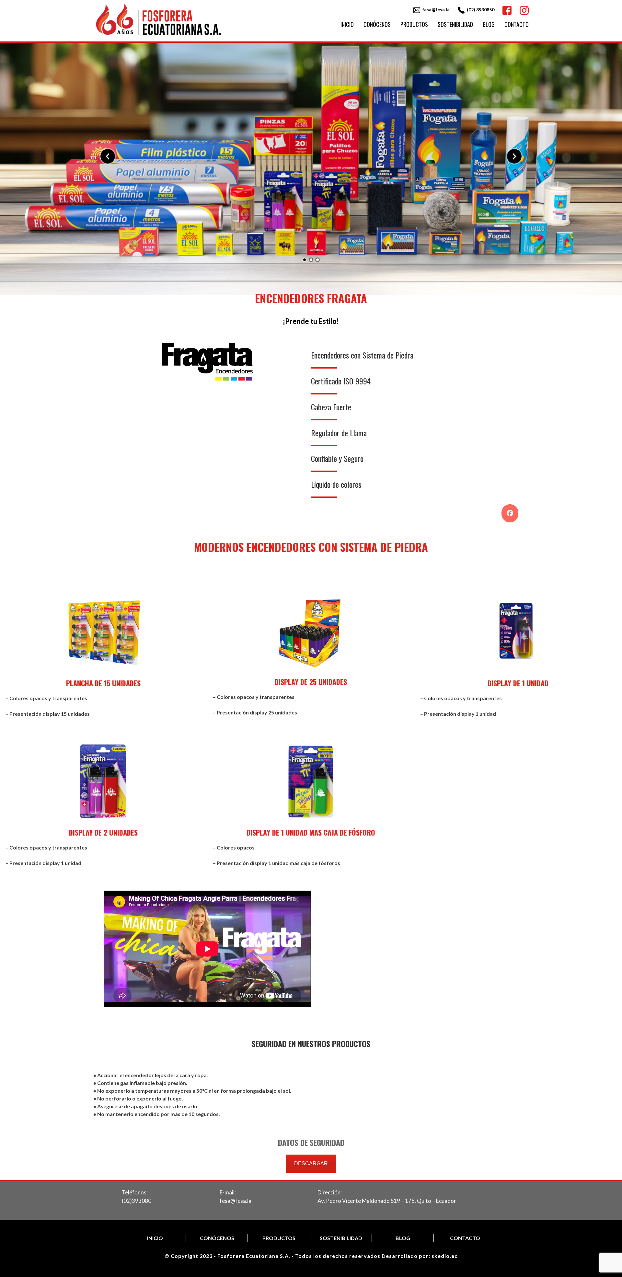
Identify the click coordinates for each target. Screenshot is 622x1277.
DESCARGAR (311, 1163)
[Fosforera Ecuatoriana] (158, 36)
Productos (414, 24)
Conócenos (377, 24)
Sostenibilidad (455, 24)
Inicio (347, 24)
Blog (489, 24)
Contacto (516, 24)
